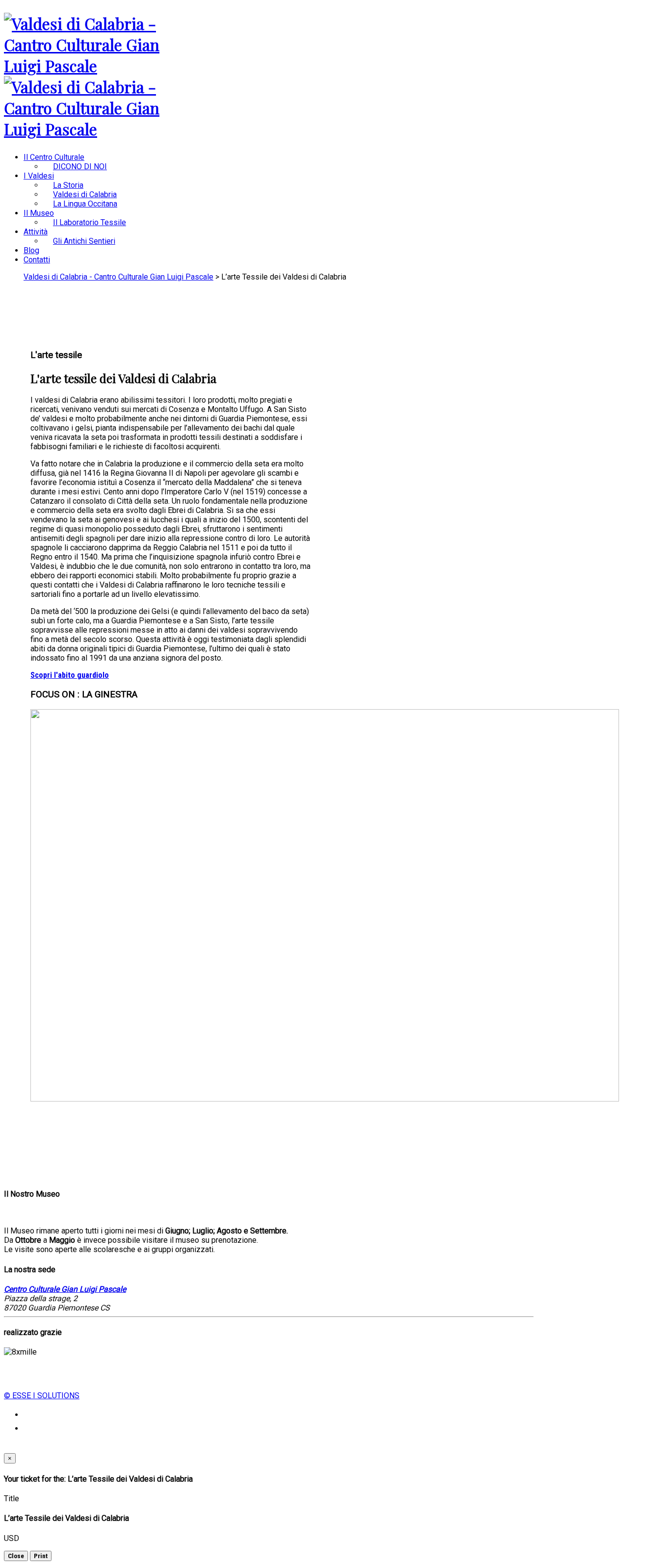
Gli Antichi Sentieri (84, 241)
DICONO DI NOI (80, 166)
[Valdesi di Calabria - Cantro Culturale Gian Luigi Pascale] (96, 65)
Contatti (37, 259)
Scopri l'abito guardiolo (69, 675)
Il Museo (39, 213)
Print (41, 1556)
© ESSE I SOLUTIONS (41, 1395)
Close (16, 1556)
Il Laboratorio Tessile (89, 222)
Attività (36, 231)
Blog (31, 250)
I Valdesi (39, 175)
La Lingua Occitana (85, 203)
